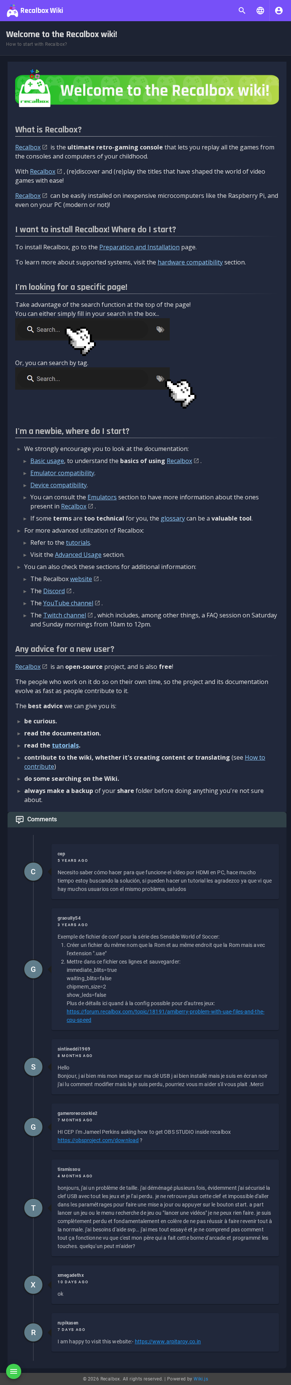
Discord (54, 591)
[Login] (279, 11)
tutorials (78, 542)
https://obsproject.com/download (98, 1140)
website (81, 579)
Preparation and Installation (139, 247)
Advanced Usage (78, 554)
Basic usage (47, 461)
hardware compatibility (190, 262)
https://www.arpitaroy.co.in (168, 1341)
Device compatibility (58, 485)
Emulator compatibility (62, 473)
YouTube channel (68, 603)
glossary (173, 518)
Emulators (102, 497)
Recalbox (28, 147)
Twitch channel (64, 615)
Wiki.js (201, 1379)
